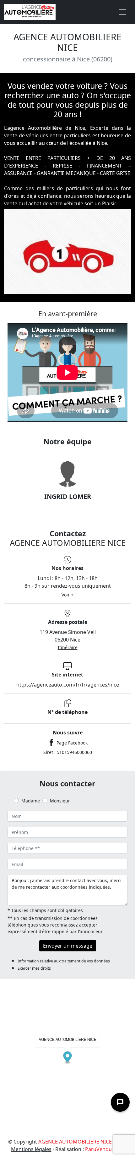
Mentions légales (31, 1149)
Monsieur (60, 801)
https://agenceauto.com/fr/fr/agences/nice (67, 684)
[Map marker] (67, 1057)
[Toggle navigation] (122, 12)
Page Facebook (72, 743)
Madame (30, 801)
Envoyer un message (67, 945)
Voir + (67, 595)
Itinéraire (68, 647)
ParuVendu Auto (104, 1149)
